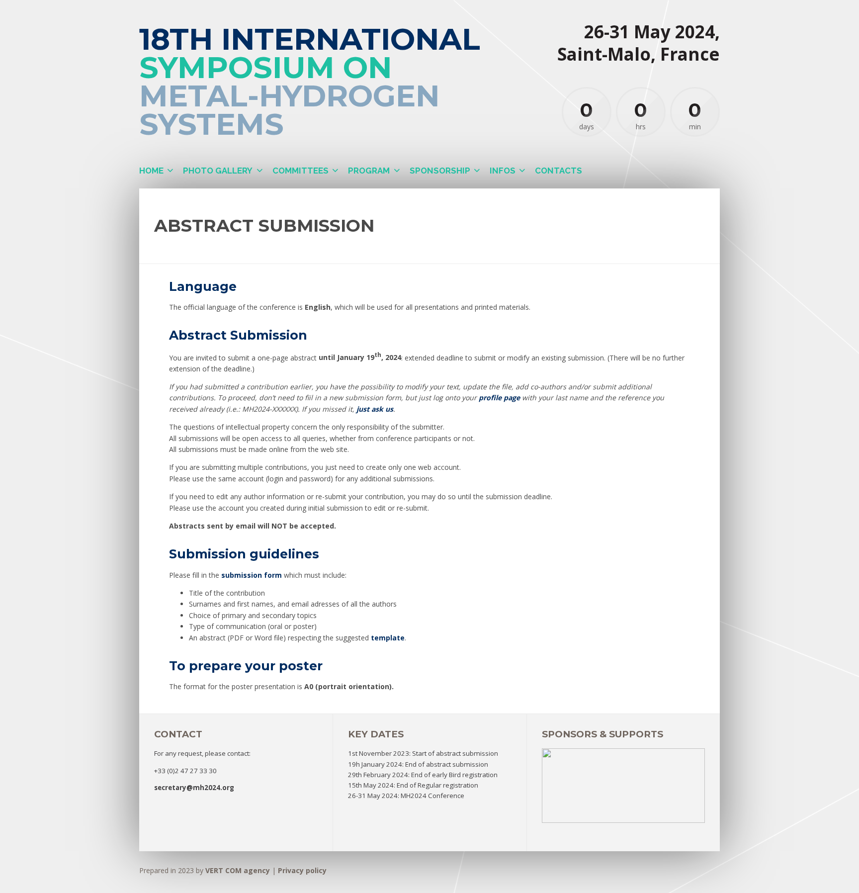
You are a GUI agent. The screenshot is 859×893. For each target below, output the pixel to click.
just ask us (374, 409)
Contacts (558, 171)
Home (151, 171)
